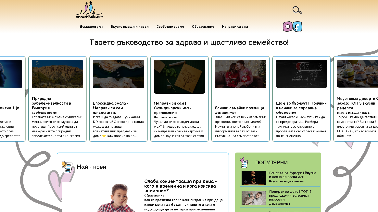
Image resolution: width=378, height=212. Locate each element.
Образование (203, 26)
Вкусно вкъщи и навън (130, 26)
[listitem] (53, 99)
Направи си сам (235, 26)
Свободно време (170, 26)
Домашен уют (91, 26)
